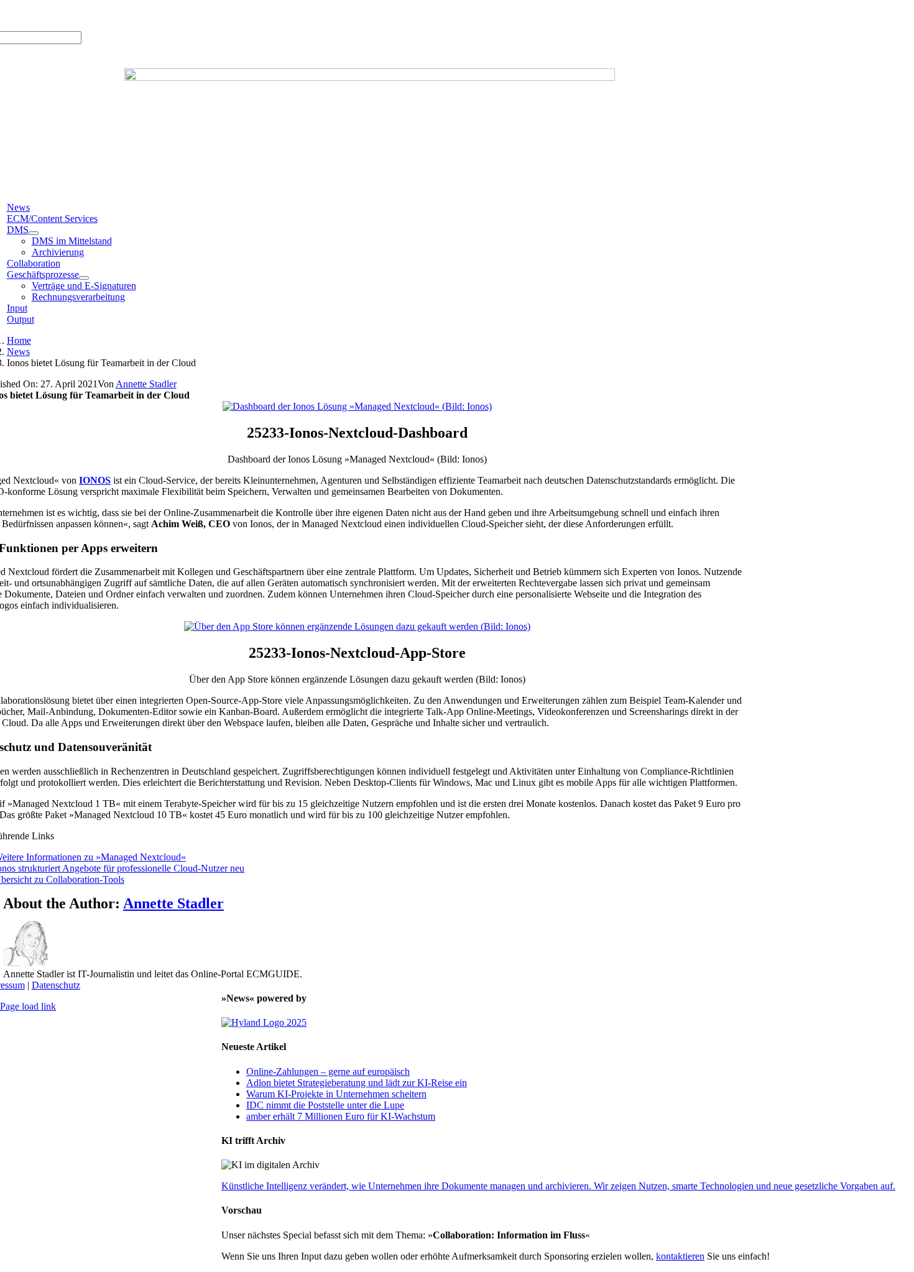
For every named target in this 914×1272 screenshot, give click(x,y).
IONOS (95, 480)
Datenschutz (56, 985)
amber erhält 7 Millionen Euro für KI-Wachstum (340, 1116)
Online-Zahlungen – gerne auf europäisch (328, 1071)
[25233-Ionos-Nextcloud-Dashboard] (357, 406)
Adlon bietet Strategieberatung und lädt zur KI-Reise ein (356, 1082)
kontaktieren (680, 1256)
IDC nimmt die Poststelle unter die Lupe (325, 1105)
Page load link (28, 1006)
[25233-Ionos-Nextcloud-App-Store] (357, 626)
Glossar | (98, 15)
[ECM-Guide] (369, 77)
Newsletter (176, 15)
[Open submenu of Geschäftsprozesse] (84, 278)
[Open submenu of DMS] (34, 233)
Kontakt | (135, 15)
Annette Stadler (146, 384)
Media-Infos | (52, 15)
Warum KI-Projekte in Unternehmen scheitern (336, 1094)
